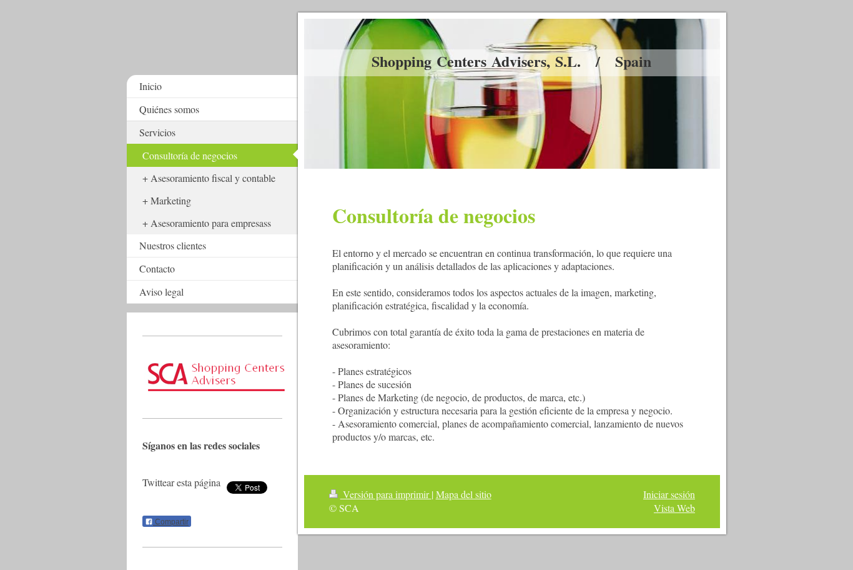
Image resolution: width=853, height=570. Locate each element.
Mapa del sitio (463, 494)
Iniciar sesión (669, 494)
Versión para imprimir (385, 494)
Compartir (171, 522)
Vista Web (674, 507)
